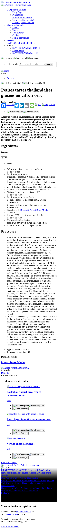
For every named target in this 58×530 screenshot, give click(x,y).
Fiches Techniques (20, 38)
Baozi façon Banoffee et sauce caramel (29, 419)
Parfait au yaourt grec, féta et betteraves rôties (24, 393)
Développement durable (23, 22)
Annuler (15, 526)
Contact (10, 78)
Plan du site (24, 490)
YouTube (34, 490)
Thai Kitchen (18, 32)
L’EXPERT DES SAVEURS (14, 470)
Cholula (15, 35)
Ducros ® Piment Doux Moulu (34, 210)
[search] (32, 64)
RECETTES (7, 480)
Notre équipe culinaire (22, 17)
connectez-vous (11, 514)
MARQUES (6, 478)
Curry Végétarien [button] (14, 483)
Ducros (15, 27)
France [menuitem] (10, 45)
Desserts (5, 373)
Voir (9, 400)
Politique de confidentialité (33, 488)
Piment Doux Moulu (13, 362)
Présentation (17, 15)
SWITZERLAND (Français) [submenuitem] (25, 53)
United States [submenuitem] (18, 50)
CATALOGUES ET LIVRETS (21, 43)
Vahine (15, 30)
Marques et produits (15, 25)
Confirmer (6, 526)
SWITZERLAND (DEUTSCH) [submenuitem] (26, 48)
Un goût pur (17, 12)
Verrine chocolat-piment (20, 443)
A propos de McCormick (39, 470)
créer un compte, (23, 511)
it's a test (10, 104)
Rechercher (14, 64)
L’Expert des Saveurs (16, 10)
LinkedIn (5, 493)
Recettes (10, 40)
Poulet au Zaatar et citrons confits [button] (28, 480)
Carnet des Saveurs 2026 (23, 20)
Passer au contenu (9, 462)
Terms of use (15, 488)
